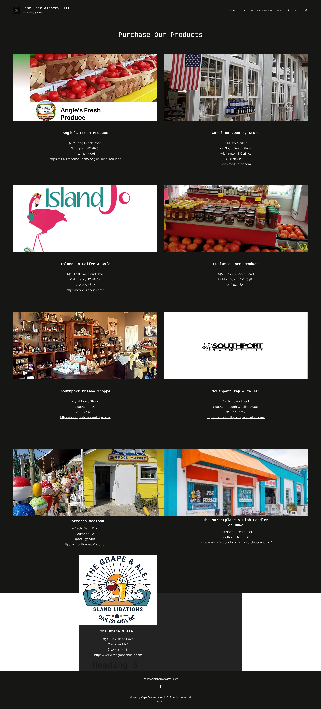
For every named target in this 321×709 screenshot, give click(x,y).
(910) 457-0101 (85, 539)
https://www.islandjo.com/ (85, 290)
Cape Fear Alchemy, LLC (46, 8)
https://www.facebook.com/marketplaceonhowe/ (236, 542)
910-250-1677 (85, 284)
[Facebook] (306, 10)
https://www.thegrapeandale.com (118, 655)
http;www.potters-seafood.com (85, 544)
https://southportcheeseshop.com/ (85, 417)
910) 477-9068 (86, 153)
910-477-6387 (85, 412)
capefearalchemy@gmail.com (161, 678)
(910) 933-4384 (118, 649)
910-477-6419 (235, 412)
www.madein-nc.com (236, 164)
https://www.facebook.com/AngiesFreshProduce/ (85, 159)
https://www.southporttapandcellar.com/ (236, 417)
